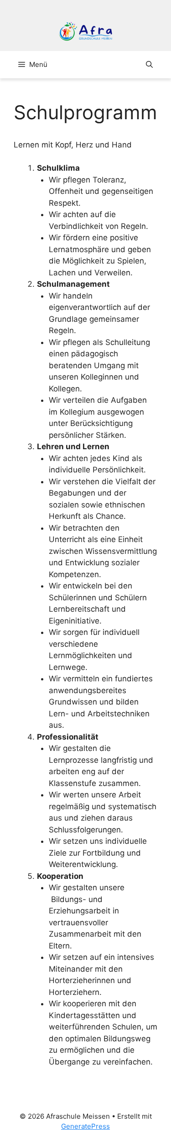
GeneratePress (85, 1126)
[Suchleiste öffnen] (149, 64)
